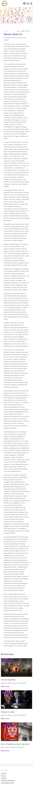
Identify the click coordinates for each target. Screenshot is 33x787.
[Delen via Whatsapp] (28, 31)
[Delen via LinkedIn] (22, 31)
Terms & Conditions (8, 781)
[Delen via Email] (25, 31)
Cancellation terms (7, 783)
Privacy (3, 776)
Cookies (3, 778)
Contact (3, 773)
